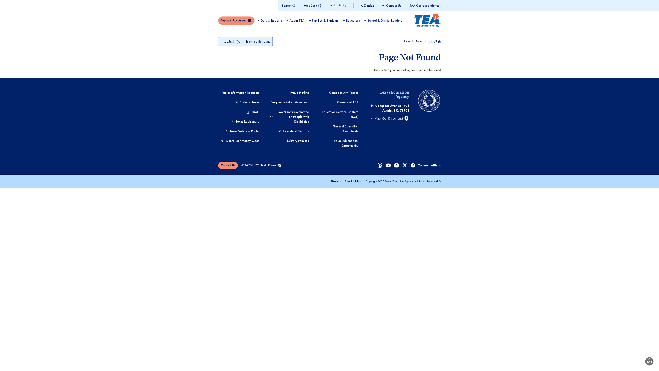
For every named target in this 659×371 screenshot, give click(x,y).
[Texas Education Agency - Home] (427, 20)
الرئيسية (432, 41)
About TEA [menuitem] (297, 20)
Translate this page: (257, 41)
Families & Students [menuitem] (325, 20)
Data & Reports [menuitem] (271, 20)
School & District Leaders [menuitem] (384, 20)
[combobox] (227, 41)
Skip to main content (14, 3)
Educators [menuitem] (353, 20)
